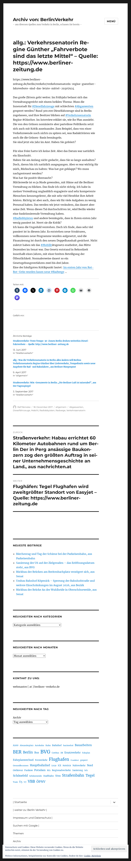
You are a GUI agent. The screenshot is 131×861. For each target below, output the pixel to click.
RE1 (48, 770)
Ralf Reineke (24, 407)
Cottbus (55, 753)
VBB (31, 781)
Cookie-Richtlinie (92, 856)
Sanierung (77, 770)
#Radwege (57, 271)
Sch (86, 770)
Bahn (48, 745)
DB (62, 753)
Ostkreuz (18, 770)
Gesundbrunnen (20, 765)
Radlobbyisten (47, 410)
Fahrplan (86, 753)
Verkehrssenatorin (75, 410)
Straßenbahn (73, 775)
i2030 (53, 765)
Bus (36, 752)
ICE (59, 765)
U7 (25, 782)
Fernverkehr (41, 760)
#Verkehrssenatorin (78, 115)
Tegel (90, 775)
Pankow (28, 770)
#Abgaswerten (84, 106)
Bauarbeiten (83, 745)
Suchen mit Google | (26, 825)
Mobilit (35, 410)
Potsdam (40, 770)
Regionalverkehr (61, 770)
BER (17, 752)
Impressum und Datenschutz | (32, 817)
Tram (15, 782)
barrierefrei (68, 745)
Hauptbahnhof (40, 765)
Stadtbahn (48, 776)
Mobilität (67, 765)
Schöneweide (35, 776)
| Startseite (20, 802)
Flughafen (59, 759)
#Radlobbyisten (23, 218)
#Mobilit (46, 245)
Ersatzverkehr (72, 752)
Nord (90, 765)
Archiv (17, 717)
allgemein (61, 407)
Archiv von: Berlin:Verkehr (43, 19)
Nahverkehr (79, 765)
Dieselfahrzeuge (21, 410)
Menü (111, 21)
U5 (20, 781)
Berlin (28, 752)
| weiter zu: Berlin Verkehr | (30, 809)
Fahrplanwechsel (23, 759)
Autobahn (39, 745)
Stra (58, 775)
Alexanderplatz (26, 745)
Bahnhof (57, 745)
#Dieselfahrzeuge (43, 106)
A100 (15, 745)
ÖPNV (40, 781)
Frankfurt (75, 760)
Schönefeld (20, 775)
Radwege (61, 410)
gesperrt (84, 760)
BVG (45, 752)
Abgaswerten (76, 407)
